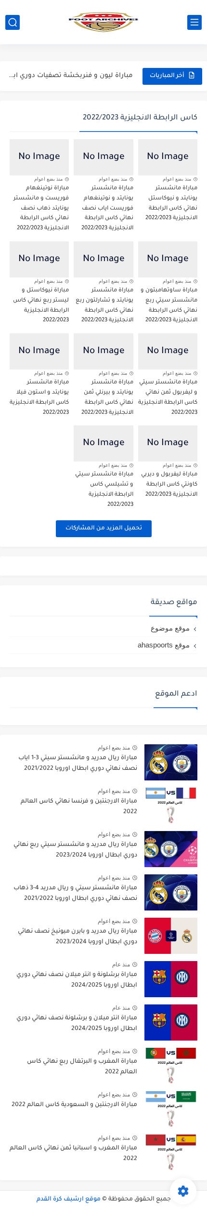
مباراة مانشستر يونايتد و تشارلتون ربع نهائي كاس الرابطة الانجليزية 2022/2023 (104, 306)
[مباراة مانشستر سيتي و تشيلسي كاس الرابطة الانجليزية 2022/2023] (103, 443)
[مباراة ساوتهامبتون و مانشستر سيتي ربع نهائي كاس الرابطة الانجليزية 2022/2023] (167, 259)
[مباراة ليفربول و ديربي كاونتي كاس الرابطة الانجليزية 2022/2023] (167, 443)
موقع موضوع (170, 628)
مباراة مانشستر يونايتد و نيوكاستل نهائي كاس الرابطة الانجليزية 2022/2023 (171, 203)
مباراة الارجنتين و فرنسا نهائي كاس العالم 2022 (79, 807)
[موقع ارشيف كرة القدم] (103, 22)
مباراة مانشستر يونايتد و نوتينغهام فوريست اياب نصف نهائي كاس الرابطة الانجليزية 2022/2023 (107, 208)
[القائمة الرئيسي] (194, 22)
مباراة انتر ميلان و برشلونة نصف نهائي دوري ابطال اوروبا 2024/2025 (76, 1023)
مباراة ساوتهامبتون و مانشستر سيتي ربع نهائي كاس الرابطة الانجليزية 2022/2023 (169, 306)
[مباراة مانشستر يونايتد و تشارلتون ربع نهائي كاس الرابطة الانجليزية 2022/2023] (103, 259)
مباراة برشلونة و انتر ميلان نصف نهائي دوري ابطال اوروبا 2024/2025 (76, 980)
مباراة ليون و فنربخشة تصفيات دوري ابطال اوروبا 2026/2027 (68, 75)
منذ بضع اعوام (177, 179)
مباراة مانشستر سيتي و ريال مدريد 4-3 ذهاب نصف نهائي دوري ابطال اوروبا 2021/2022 (75, 893)
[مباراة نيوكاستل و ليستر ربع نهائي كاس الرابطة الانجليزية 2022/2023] (39, 259)
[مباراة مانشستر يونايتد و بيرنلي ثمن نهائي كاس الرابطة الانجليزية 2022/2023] (103, 351)
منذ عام (121, 964)
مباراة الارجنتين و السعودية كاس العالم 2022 (74, 1105)
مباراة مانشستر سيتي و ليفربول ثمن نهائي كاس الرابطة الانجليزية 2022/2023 (167, 398)
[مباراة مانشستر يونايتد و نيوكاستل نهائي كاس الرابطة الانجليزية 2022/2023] (167, 157)
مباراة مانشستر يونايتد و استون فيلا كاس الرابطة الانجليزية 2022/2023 (39, 398)
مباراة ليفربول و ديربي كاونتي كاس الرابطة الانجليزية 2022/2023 (169, 485)
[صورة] (170, 762)
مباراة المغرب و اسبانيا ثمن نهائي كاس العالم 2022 (73, 1153)
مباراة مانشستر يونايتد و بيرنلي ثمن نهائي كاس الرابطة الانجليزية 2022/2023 (107, 398)
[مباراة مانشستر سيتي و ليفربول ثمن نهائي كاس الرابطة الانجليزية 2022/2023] (167, 351)
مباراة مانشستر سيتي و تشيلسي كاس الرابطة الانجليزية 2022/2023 (104, 490)
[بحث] (12, 22)
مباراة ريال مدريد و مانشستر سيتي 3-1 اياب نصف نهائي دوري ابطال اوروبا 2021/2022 (77, 763)
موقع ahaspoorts (164, 645)
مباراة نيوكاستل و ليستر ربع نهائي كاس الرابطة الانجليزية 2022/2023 (41, 306)
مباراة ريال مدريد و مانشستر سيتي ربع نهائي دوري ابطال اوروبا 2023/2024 (75, 850)
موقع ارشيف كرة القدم (69, 1199)
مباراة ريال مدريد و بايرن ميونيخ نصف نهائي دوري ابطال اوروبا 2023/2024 (77, 937)
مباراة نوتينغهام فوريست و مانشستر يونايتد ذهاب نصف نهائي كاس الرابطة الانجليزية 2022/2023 (41, 208)
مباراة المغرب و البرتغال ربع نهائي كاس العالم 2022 (82, 1067)
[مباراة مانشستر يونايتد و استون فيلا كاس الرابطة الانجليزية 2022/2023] (39, 351)
